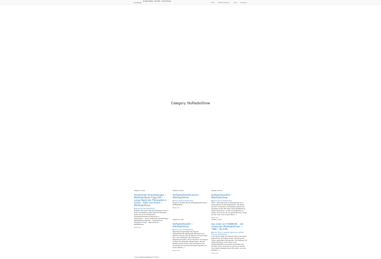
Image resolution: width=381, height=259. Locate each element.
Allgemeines (234, 232)
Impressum (243, 2)
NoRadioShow (150, 208)
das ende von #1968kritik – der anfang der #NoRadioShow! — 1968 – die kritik (227, 226)
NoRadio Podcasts (224, 2)
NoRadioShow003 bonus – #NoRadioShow (186, 196)
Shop (235, 2)
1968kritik (226, 232)
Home (213, 2)
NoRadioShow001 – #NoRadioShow (183, 225)
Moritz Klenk (140, 208)
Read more (137, 227)
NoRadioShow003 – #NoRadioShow (221, 196)
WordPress (155, 257)
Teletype (136, 257)
